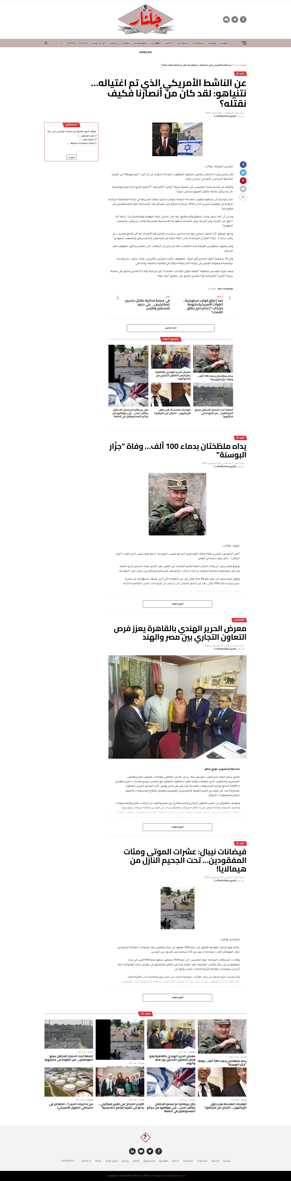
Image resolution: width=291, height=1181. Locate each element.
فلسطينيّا (140, 43)
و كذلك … (69, 43)
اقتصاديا (198, 43)
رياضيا (113, 43)
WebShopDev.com (176, 1176)
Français (145, 52)
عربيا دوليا (98, 43)
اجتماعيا (183, 43)
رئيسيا (225, 43)
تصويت (71, 157)
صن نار (235, 65)
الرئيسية (243, 65)
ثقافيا (126, 43)
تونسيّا (212, 43)
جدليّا (84, 43)
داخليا (169, 43)
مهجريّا (156, 43)
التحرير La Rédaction (225, 116)
